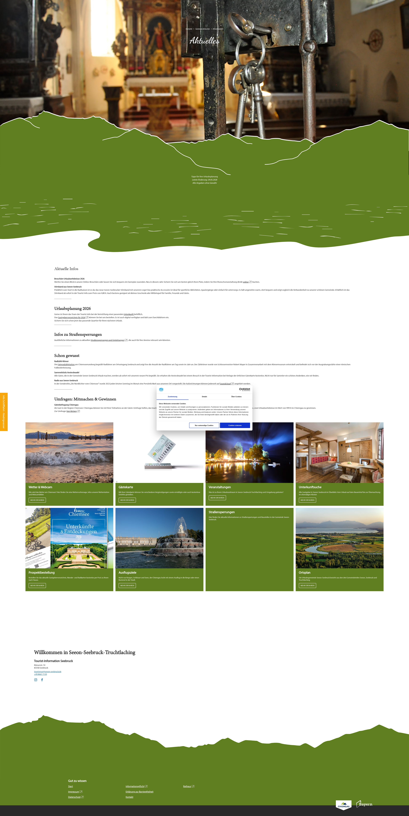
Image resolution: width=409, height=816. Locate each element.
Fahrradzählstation (66, 364)
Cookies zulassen (235, 425)
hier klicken (73, 411)
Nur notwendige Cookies (204, 425)
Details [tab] (204, 396)
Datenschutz (75, 797)
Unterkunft (129, 314)
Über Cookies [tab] (236, 396)
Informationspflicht (136, 786)
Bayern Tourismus (364, 806)
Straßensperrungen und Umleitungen (109, 340)
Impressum (75, 791)
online (247, 281)
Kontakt (129, 797)
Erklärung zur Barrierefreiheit (139, 791)
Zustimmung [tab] (172, 396)
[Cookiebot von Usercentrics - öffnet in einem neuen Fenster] (240, 389)
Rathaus (188, 786)
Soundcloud (226, 383)
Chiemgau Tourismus (343, 808)
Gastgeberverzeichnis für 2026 (73, 317)
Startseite (189, 29)
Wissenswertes (218, 29)
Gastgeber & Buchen (202, 29)
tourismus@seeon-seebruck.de (47, 671)
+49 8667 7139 (40, 674)
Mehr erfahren (69, 464)
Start (70, 786)
